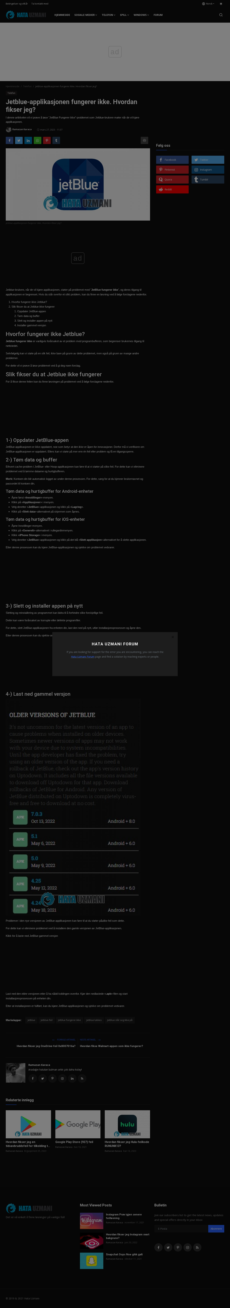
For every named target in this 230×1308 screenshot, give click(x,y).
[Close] (173, 637)
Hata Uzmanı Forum (83, 656)
